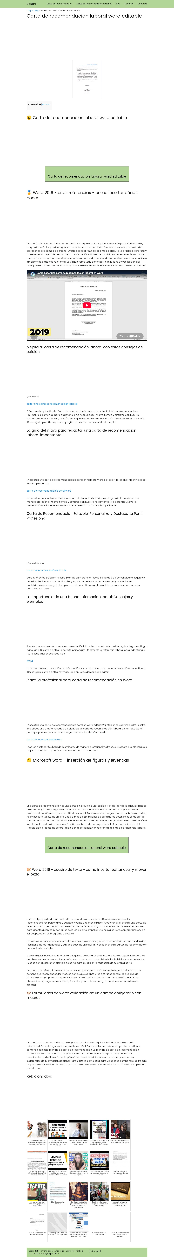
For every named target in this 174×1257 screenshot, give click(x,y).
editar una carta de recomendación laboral (52, 403)
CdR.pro (32, 4)
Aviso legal (59, 1251)
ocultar (46, 104)
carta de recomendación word (44, 739)
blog (118, 3)
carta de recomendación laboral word (49, 490)
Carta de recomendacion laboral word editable (87, 176)
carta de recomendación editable (46, 570)
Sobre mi (129, 3)
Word (30, 660)
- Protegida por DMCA (49, 1253)
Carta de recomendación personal (93, 3)
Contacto (142, 3)
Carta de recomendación (59, 3)
